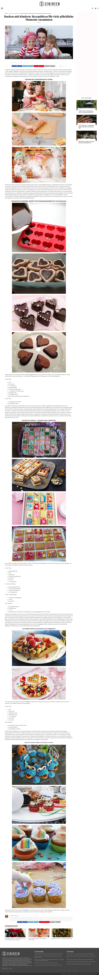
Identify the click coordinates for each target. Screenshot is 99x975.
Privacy (69, 973)
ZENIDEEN (6, 13)
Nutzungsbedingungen (84, 973)
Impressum (64, 973)
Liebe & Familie (17, 13)
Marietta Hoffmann (14, 915)
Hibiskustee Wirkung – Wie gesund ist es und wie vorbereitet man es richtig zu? (15, 939)
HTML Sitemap (94, 973)
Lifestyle (11, 13)
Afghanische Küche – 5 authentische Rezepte (62, 938)
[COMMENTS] (60, 65)
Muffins (26, 910)
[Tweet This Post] (27, 65)
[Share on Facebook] (17, 65)
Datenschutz (75, 973)
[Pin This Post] (38, 65)
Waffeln (28, 701)
